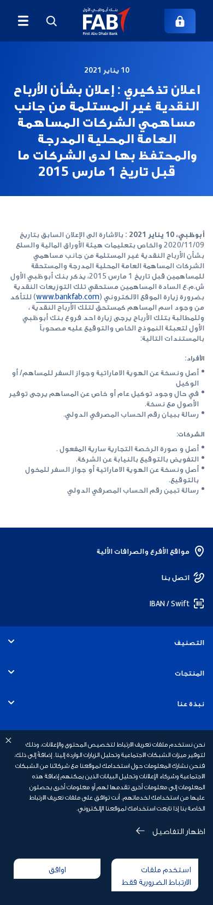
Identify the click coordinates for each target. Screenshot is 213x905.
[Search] (51, 21)
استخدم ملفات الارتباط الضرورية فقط (156, 874)
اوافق (57, 868)
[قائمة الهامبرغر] (22, 20)
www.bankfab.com (67, 296)
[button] (107, 21)
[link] (180, 21)
